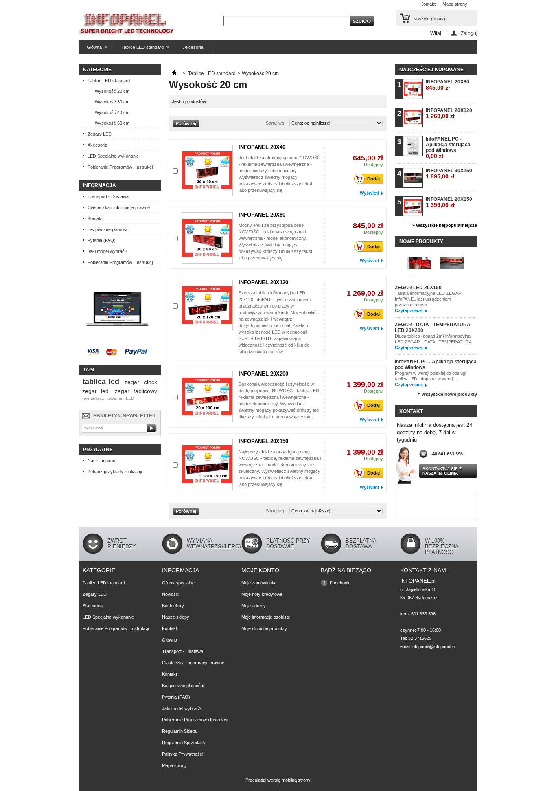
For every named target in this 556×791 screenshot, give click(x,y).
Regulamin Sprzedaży (184, 742)
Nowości (170, 594)
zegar (132, 382)
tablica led (101, 382)
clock (150, 382)
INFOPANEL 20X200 (263, 374)
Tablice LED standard (138, 49)
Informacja (99, 185)
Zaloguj (469, 33)
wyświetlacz (93, 398)
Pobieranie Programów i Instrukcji (120, 167)
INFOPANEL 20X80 (262, 215)
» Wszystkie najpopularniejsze (444, 225)
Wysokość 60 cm (112, 123)
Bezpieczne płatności (108, 229)
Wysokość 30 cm (112, 101)
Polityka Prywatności (182, 753)
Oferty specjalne (178, 582)
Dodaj (373, 178)
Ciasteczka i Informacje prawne (119, 207)
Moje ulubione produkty (264, 628)
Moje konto (260, 570)
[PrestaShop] (117, 340)
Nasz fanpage (101, 460)
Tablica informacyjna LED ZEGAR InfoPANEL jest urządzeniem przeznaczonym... (428, 299)
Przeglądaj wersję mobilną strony (278, 780)
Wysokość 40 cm (112, 112)
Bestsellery (173, 605)
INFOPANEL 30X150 (449, 174)
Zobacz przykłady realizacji (115, 471)
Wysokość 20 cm (112, 91)
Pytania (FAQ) (102, 240)
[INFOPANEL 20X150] (207, 464)
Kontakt (428, 4)
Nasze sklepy (175, 617)
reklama (114, 398)
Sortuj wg (275, 123)
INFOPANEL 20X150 (263, 441)
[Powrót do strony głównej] (174, 73)
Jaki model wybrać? (107, 251)
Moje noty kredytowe (261, 594)
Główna (90, 49)
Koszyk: (429, 18)
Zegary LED (100, 134)
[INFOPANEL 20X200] (207, 396)
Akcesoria (193, 47)
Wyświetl (369, 193)
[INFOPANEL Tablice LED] (128, 25)
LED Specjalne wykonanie (113, 156)
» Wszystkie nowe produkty (447, 394)
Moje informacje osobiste (265, 617)
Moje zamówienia (258, 582)
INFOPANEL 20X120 (263, 282)
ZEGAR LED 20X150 (418, 287)
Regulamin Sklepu (179, 731)
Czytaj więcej (409, 310)
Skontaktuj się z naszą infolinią (442, 470)
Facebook (340, 582)
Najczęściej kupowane (431, 70)
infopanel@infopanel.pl (433, 646)
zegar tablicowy (136, 391)
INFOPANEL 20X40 (262, 147)
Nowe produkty (421, 241)
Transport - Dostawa (108, 196)
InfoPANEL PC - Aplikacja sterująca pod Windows (448, 147)
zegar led (95, 391)
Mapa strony (454, 4)
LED (130, 398)
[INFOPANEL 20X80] (207, 238)
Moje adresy (253, 605)
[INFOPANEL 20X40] (207, 170)
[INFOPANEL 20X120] (207, 305)
